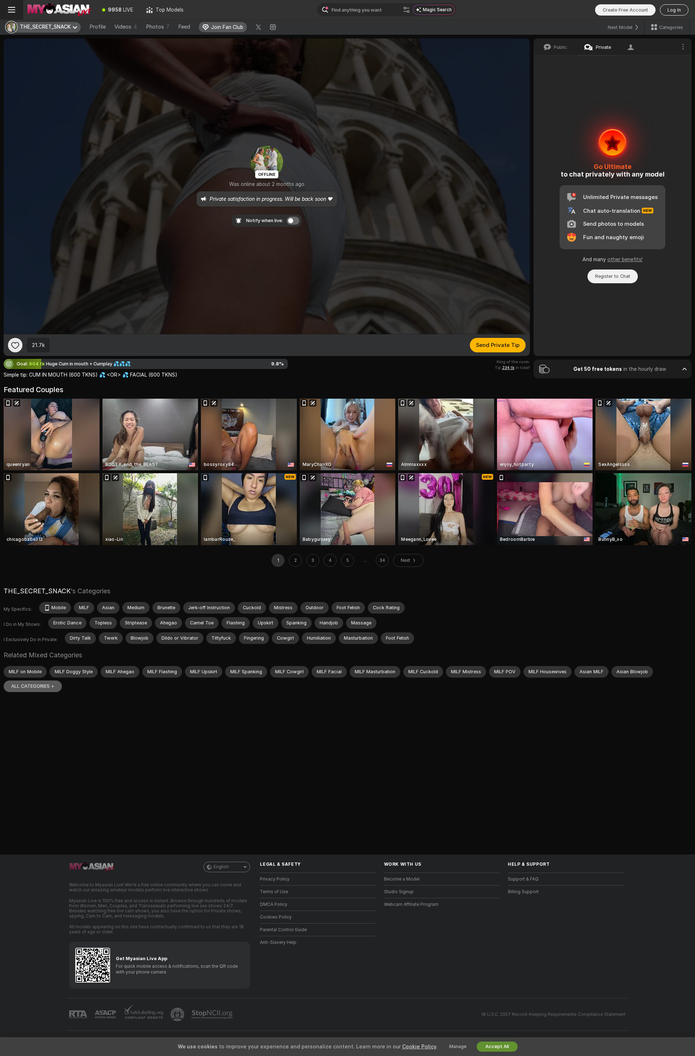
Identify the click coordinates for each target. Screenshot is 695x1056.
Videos (125, 27)
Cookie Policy (419, 1046)
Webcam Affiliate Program (411, 904)
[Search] (406, 10)
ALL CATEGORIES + (32, 686)
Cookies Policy (276, 917)
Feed (184, 27)
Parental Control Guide (283, 929)
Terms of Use (274, 891)
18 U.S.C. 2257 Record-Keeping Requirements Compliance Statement (553, 1014)
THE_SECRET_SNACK (37, 591)
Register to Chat (612, 276)
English (221, 866)
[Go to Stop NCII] (212, 1014)
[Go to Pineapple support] (178, 1014)
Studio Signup (399, 891)
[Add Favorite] (15, 345)
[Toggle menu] (11, 10)
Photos (157, 27)
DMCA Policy (273, 904)
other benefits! (625, 259)
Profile (97, 27)
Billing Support (523, 891)
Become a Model (402, 879)
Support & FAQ (523, 879)
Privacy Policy (275, 879)
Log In (674, 10)
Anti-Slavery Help (278, 942)
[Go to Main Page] (59, 10)
